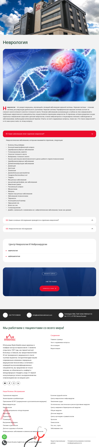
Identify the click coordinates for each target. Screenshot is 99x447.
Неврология (13, 251)
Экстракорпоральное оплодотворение (16, 410)
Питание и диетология (10, 425)
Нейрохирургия (14, 256)
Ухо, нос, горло (56, 425)
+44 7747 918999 (15, 315)
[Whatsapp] (4, 436)
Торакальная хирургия (10, 395)
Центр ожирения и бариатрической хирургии (65, 407)
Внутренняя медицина (10, 422)
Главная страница (57, 339)
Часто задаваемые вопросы (60, 342)
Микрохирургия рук (9, 404)
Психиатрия (7, 419)
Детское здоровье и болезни (13, 428)
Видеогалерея (55, 348)
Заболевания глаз (57, 428)
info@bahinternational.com (42, 315)
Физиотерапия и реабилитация (13, 398)
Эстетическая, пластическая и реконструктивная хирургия (70, 404)
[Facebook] (5, 383)
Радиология (7, 416)
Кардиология (7, 407)
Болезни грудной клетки (59, 395)
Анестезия (6, 413)
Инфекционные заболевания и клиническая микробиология (23, 431)
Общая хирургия (56, 410)
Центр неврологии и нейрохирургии (62, 398)
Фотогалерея (55, 345)
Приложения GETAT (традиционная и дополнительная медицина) (25, 401)
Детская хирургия (56, 413)
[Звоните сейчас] (4, 442)
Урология (54, 419)
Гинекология (55, 422)
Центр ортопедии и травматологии (62, 416)
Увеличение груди (57, 401)
